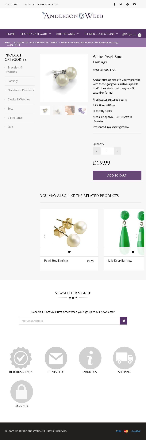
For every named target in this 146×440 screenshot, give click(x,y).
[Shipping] (124, 358)
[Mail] (55, 358)
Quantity (98, 144)
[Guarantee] (20, 358)
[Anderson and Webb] (73, 17)
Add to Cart (117, 175)
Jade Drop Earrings (120, 260)
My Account (12, 4)
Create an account (47, 4)
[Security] (21, 391)
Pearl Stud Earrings (56, 260)
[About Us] (90, 358)
